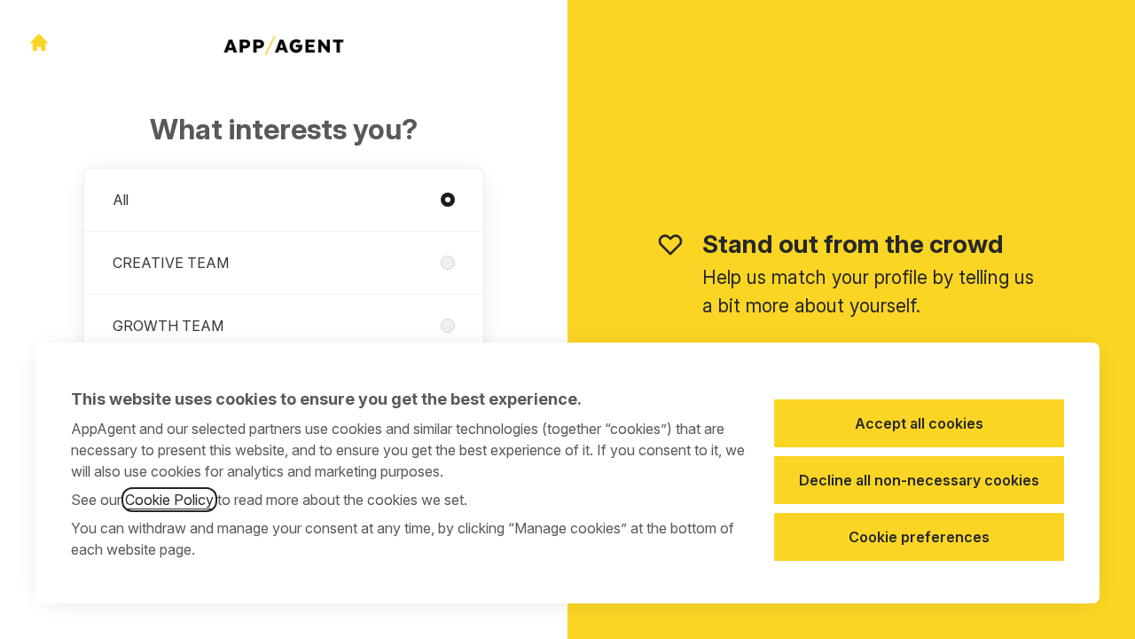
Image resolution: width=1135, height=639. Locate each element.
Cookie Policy (169, 500)
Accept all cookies (919, 423)
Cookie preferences (919, 537)
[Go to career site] (39, 42)
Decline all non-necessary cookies (919, 480)
